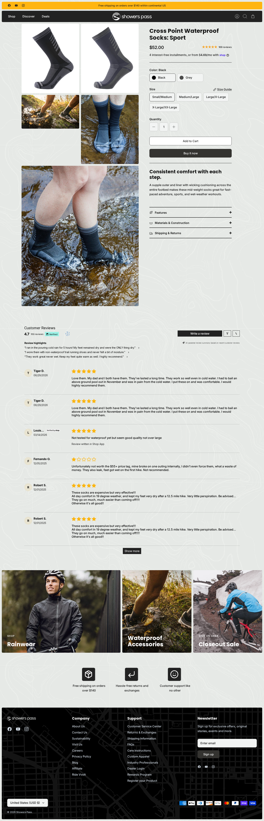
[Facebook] (9, 5)
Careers (77, 750)
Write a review (199, 333)
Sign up (208, 754)
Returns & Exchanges (141, 732)
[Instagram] (23, 5)
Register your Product (142, 780)
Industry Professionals (142, 762)
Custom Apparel (138, 756)
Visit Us (77, 744)
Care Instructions (139, 750)
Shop (11, 16)
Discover (28, 16)
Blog (75, 762)
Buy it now (191, 153)
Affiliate (77, 768)
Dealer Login (136, 768)
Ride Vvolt (79, 774)
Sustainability (81, 738)
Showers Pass (24, 812)
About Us (78, 726)
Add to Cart (190, 141)
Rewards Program (139, 774)
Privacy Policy (81, 756)
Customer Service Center (144, 726)
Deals (46, 16)
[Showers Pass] (132, 16)
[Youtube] (16, 5)
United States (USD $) (25, 802)
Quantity (155, 119)
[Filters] (227, 333)
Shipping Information (141, 738)
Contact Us (79, 732)
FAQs (130, 744)
